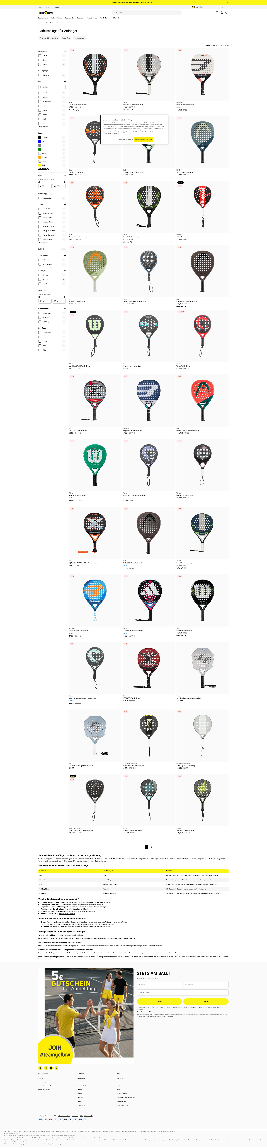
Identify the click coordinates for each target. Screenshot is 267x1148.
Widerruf (40, 1078)
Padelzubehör (104, 18)
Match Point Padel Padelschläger (80, 366)
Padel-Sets (64, 909)
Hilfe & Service (81, 1078)
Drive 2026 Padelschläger (184, 563)
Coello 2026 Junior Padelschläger (134, 563)
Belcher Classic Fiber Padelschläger (134, 301)
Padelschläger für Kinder (67, 913)
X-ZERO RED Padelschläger (131, 698)
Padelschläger (43, 18)
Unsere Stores (211, 7)
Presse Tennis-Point (122, 1105)
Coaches (79, 1097)
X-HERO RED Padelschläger (78, 430)
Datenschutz (107, 133)
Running (48, 7)
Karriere (79, 1093)
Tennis (40, 7)
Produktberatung (121, 1101)
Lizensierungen (42, 1082)
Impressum (75, 1116)
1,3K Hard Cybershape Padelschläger (188, 698)
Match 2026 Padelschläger (78, 104)
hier (124, 132)
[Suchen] (114, 12)
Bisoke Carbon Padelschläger (78, 237)
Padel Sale (169, 957)
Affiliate (79, 1089)
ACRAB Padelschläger (183, 237)
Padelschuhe (69, 18)
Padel (47, 22)
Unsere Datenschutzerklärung (145, 1012)
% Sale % (116, 18)
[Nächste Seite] (156, 847)
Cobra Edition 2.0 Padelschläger (133, 766)
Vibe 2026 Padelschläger (184, 172)
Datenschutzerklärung (64, 1116)
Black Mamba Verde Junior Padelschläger (82, 698)
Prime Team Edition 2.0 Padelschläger (81, 830)
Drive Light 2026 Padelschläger (133, 104)
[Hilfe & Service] (217, 12)
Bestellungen (81, 1082)
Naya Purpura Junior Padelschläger (134, 495)
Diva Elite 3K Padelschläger (185, 495)
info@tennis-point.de (194, 1007)
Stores (118, 1089)
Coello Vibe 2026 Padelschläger (186, 301)
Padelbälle (80, 18)
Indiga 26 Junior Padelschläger (79, 630)
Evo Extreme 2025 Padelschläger (133, 172)
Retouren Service (82, 1086)
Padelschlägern (100, 861)
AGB (81, 1116)
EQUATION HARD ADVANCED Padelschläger (83, 563)
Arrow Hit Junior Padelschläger (133, 630)
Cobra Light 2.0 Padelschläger (186, 766)
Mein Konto (120, 1078)
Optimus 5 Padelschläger (77, 172)
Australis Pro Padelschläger (185, 830)
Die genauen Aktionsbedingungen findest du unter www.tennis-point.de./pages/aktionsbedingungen (35, 1144)
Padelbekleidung (56, 18)
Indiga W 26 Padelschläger (185, 104)
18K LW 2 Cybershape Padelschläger (81, 766)
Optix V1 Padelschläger (184, 630)
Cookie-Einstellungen (44, 1089)
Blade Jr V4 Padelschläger (77, 495)
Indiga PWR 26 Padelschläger (132, 430)
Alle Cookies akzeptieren (143, 139)
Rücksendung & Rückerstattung (126, 1097)
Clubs (79, 1101)
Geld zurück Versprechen (45, 1086)
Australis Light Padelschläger (132, 830)
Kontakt (119, 1082)
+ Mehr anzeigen (43, 126)
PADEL (57, 7)
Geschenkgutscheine (223, 7)
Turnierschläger (139, 953)
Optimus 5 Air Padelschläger (132, 366)
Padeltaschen (92, 18)
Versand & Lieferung (122, 1093)
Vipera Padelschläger (183, 366)
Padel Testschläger (70, 911)
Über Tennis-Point (122, 1086)
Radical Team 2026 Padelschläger (187, 430)
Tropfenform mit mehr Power (107, 953)
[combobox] (147, 12)
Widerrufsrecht (88, 1116)
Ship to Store (81, 1105)
